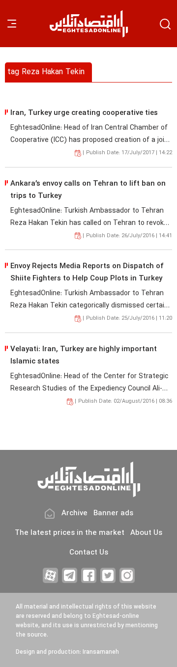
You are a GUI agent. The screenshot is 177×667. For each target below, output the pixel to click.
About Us (146, 533)
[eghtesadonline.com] (88, 24)
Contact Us (88, 552)
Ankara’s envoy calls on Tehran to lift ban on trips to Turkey (88, 190)
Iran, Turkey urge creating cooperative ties (84, 113)
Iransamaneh (101, 652)
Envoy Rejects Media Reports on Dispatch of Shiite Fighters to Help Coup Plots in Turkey (87, 272)
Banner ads (113, 513)
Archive (74, 513)
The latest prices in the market (69, 533)
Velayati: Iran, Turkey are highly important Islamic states (83, 355)
